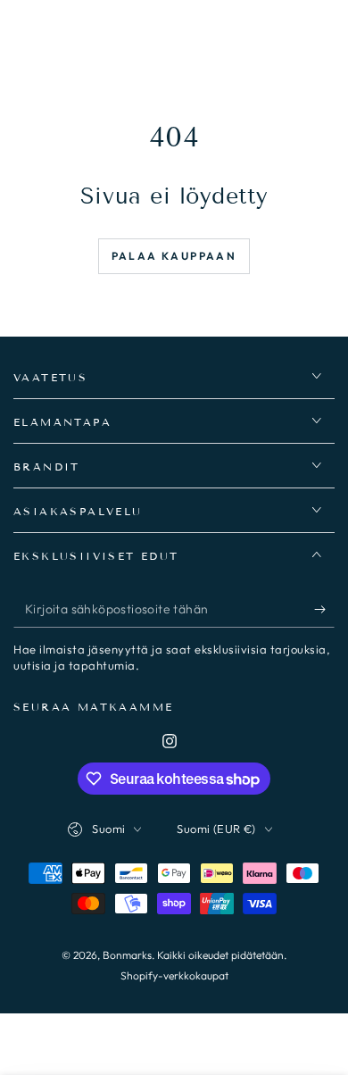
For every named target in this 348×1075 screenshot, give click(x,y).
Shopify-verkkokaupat (174, 975)
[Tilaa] (324, 609)
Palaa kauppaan (174, 255)
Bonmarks (127, 955)
